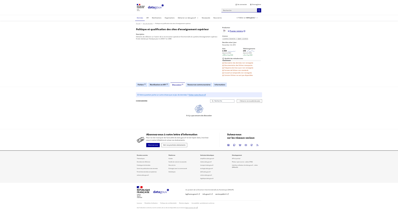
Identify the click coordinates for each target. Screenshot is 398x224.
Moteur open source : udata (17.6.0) (242, 162)
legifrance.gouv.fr (191, 194)
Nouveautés (206, 18)
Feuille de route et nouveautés (177, 162)
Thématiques (141, 158)
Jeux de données (148, 23)
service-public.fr (221, 194)
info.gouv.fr (207, 194)
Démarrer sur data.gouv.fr (187, 18)
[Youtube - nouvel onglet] (246, 145)
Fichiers (142, 84)
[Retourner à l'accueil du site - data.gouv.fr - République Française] (161, 192)
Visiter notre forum (196, 95)
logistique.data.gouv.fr (207, 178)
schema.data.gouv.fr (143, 175)
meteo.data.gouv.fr (206, 162)
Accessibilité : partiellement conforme (203, 203)
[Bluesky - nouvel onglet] (240, 145)
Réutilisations (156, 18)
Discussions (177, 84)
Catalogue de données (143, 165)
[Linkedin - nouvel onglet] (228, 145)
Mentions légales (184, 203)
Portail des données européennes (147, 172)
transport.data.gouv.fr (207, 165)
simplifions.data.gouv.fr (207, 158)
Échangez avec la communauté (178, 168)
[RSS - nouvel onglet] (257, 145)
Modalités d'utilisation (151, 203)
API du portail (236, 158)
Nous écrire (217, 18)
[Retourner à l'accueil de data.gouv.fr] (156, 7)
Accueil (138, 23)
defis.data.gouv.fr (205, 172)
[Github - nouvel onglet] (252, 145)
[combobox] (241, 10)
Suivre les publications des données (147, 168)
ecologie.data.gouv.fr (206, 168)
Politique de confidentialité (168, 203)
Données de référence (143, 162)
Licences (139, 203)
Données (140, 18)
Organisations (170, 18)
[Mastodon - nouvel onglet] (234, 145)
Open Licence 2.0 (190, 208)
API (147, 18)
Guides (171, 158)
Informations (220, 84)
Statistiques (172, 172)
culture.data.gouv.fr (206, 175)
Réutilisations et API (159, 84)
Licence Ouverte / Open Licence (235, 39)
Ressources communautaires (198, 84)
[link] (241, 4)
